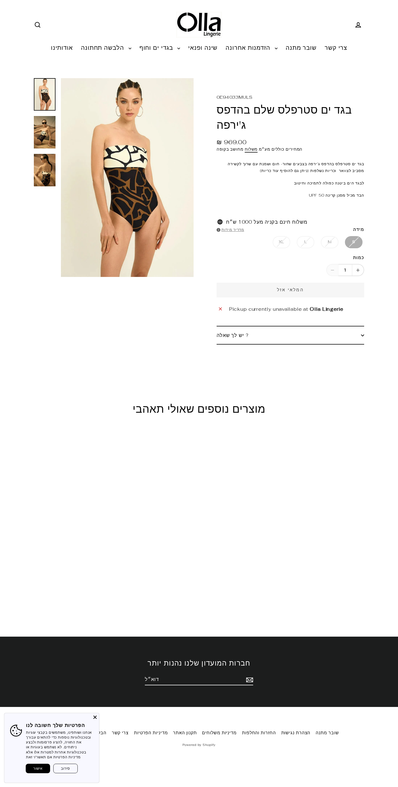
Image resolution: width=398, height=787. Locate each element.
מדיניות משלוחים (219, 733)
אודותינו (62, 47)
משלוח (251, 149)
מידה (358, 229)
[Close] (95, 717)
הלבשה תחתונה (103, 47)
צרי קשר (336, 47)
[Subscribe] (248, 679)
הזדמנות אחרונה (249, 47)
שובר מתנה (301, 47)
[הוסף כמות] (358, 270)
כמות (358, 257)
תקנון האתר (185, 733)
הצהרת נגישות (296, 733)
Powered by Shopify (198, 745)
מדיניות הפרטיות (151, 733)
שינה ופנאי (202, 47)
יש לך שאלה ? (233, 335)
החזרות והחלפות (259, 733)
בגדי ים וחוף (157, 47)
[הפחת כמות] (332, 270)
